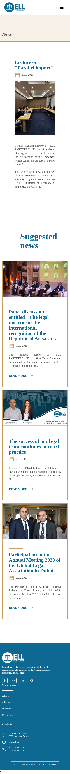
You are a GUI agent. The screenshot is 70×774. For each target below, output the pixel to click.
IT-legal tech (7, 708)
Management (7, 715)
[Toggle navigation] (62, 7)
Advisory (6, 696)
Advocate (6, 702)
